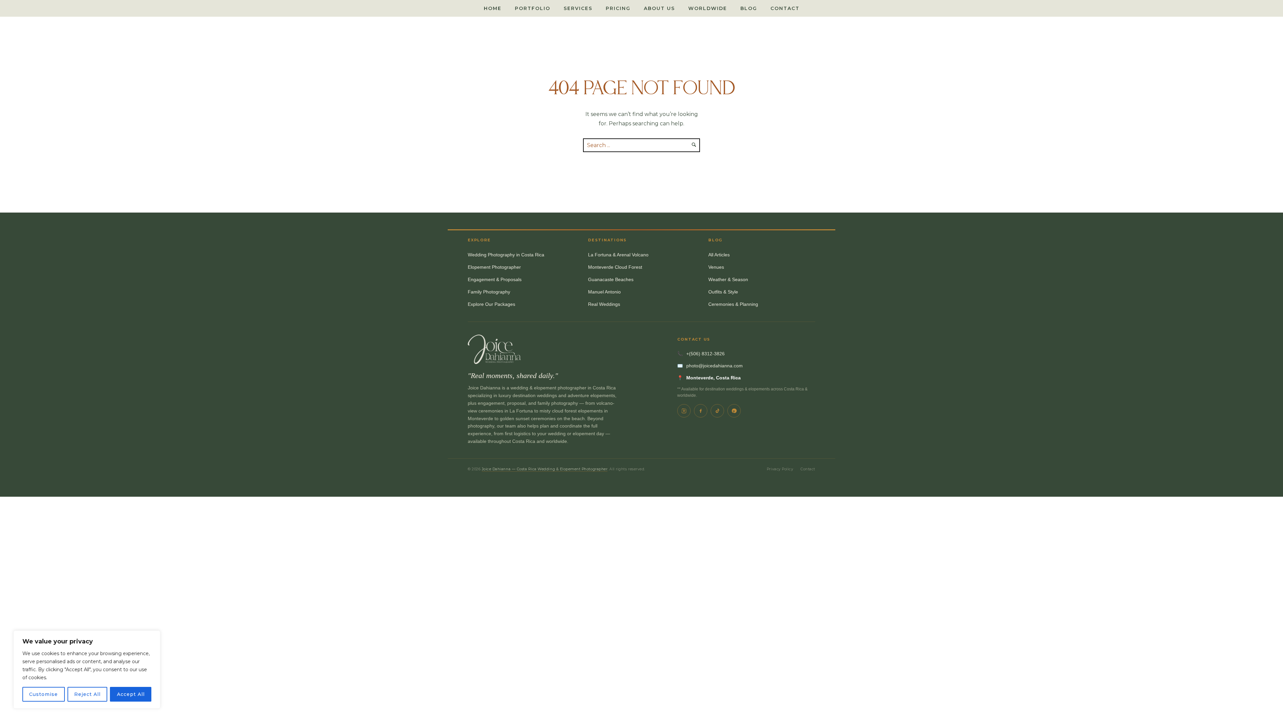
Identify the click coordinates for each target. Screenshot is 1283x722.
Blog (748, 8)
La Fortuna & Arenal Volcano (618, 254)
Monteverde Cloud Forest (615, 267)
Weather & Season (728, 279)
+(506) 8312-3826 (705, 353)
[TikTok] (717, 410)
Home (493, 8)
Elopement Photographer (494, 267)
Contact (785, 8)
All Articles (719, 254)
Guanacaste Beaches (610, 279)
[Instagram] (684, 410)
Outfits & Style (723, 291)
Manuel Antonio (604, 291)
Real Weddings (604, 304)
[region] (86, 669)
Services (578, 8)
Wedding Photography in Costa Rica (506, 254)
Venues (716, 267)
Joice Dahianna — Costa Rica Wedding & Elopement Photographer (545, 469)
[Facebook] (700, 410)
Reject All (87, 694)
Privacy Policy (780, 469)
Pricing (618, 8)
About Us (659, 8)
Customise (43, 694)
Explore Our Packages (491, 304)
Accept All (131, 694)
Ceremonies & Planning (733, 304)
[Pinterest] (734, 410)
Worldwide (707, 8)
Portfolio (532, 8)
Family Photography (489, 291)
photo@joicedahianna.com (714, 365)
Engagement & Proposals (495, 279)
